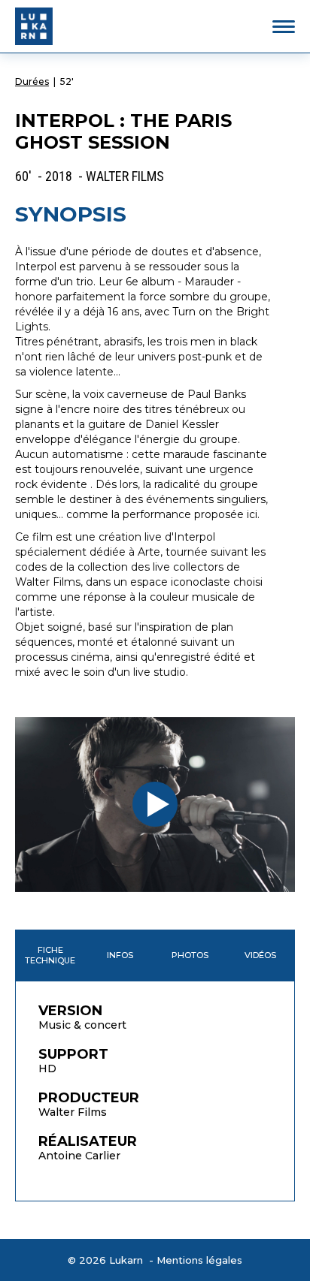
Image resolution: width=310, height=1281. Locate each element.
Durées (32, 81)
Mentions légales (199, 1260)
